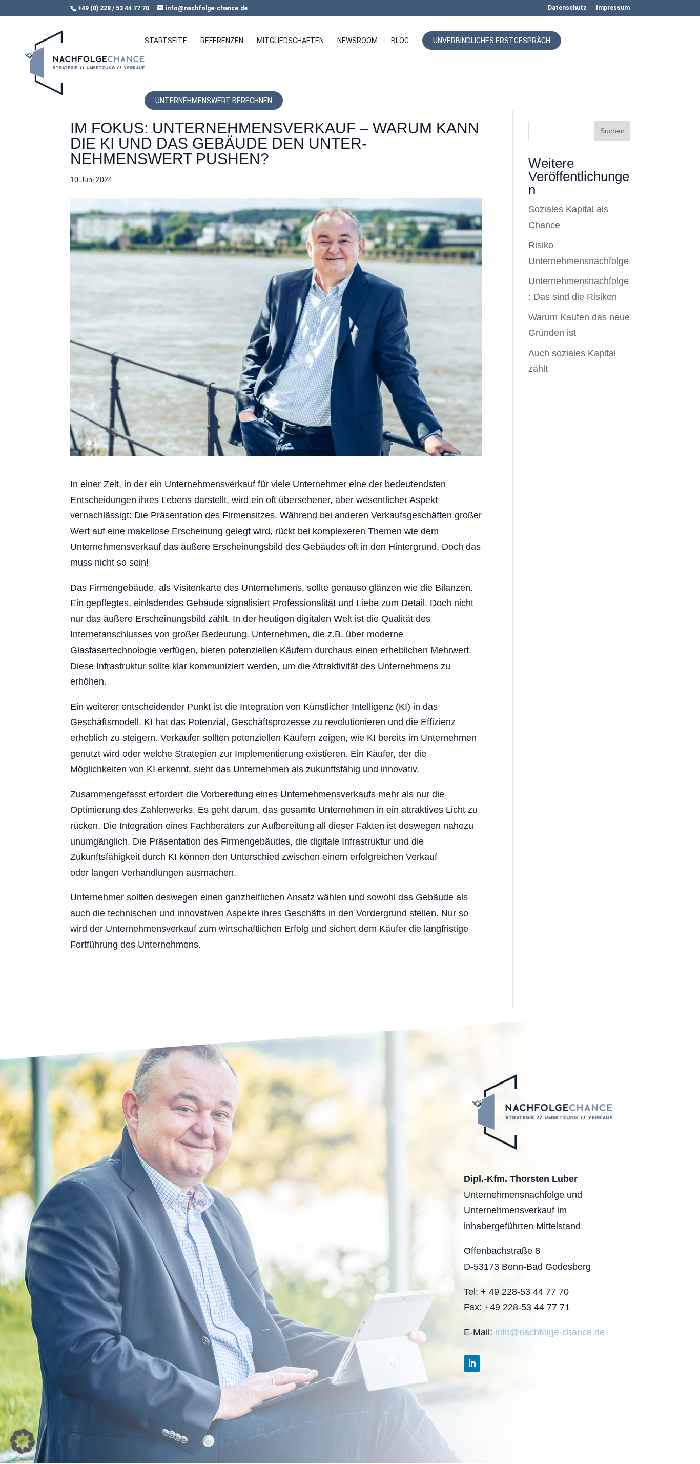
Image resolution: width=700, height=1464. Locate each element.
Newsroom (357, 41)
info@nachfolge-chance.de (550, 1332)
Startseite (166, 41)
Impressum (613, 8)
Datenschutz (567, 8)
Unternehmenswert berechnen (213, 100)
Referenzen (221, 41)
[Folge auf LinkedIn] (472, 1363)
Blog (400, 41)
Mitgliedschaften (290, 41)
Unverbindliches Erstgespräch (491, 40)
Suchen (612, 131)
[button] (22, 1441)
